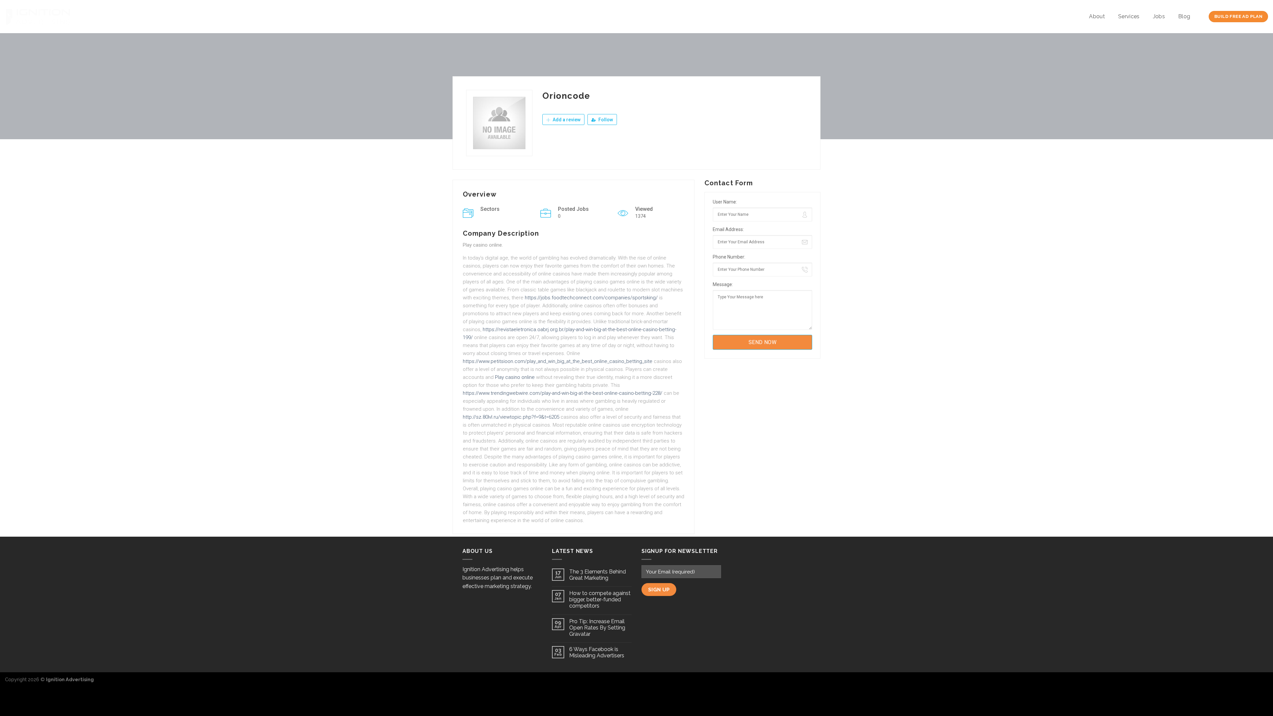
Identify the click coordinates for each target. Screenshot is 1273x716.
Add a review (566, 119)
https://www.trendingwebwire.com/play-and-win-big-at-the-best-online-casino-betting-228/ (562, 393)
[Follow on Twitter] (1252, 683)
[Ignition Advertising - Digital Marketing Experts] (38, 16)
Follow (605, 119)
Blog (1184, 16)
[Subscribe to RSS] (1263, 683)
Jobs (1159, 16)
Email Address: (728, 229)
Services (1129, 16)
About (1097, 16)
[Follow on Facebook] (1241, 683)
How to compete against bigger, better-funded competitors (600, 599)
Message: (723, 284)
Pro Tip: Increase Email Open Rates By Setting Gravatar (597, 627)
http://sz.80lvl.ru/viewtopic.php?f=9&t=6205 (511, 417)
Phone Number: (729, 257)
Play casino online (515, 377)
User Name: (725, 202)
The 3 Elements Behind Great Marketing (597, 574)
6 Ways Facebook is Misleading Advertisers (596, 652)
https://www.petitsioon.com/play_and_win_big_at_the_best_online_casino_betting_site (557, 361)
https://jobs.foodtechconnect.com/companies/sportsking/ (591, 298)
